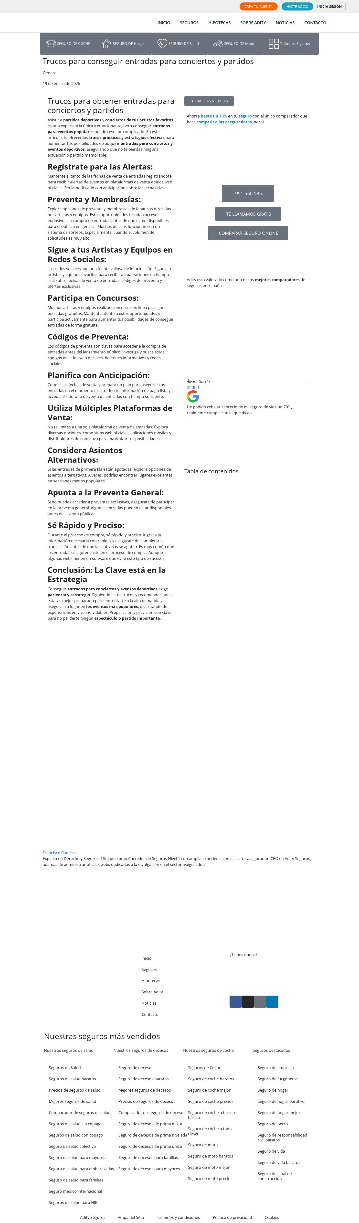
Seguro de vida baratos (279, 1162)
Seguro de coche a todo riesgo (210, 1131)
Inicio (164, 22)
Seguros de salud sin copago (75, 1124)
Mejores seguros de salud (72, 1101)
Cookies (272, 1217)
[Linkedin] (272, 1002)
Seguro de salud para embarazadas (81, 1168)
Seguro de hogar (273, 1090)
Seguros (189, 22)
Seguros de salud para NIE (73, 1202)
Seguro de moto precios (210, 1178)
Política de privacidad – (234, 1217)
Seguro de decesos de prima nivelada (152, 1135)
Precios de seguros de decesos (146, 1101)
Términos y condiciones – (180, 1217)
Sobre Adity (253, 22)
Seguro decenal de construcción (275, 1176)
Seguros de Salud (65, 1067)
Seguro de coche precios (210, 1101)
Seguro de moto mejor (209, 1167)
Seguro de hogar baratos (281, 1101)
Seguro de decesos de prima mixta (150, 1124)
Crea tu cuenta (258, 6)
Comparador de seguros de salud (80, 1112)
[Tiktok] (260, 1002)
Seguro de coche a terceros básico (213, 1115)
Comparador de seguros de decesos (151, 1112)
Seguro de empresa (276, 1067)
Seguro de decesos (135, 1067)
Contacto (315, 22)
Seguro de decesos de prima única (150, 1146)
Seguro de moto (203, 1145)
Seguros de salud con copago (76, 1135)
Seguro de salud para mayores (77, 1157)
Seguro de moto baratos (210, 1156)
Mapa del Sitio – (132, 1217)
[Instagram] (248, 1002)
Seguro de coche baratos (211, 1079)
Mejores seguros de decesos (144, 1090)
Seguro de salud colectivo (72, 1146)
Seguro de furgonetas (278, 1079)
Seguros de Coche (204, 1067)
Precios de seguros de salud (75, 1090)
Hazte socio (297, 6)
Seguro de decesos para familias (148, 1157)
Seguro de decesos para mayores (149, 1168)
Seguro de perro (273, 1124)
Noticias (285, 22)
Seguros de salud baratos (72, 1079)
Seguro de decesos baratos (143, 1079)
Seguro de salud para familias (76, 1180)
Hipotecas (219, 22)
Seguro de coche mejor (209, 1090)
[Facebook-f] (236, 1002)
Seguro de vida (271, 1151)
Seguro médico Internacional (75, 1191)
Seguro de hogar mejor (279, 1112)
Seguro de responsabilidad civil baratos (282, 1137)
